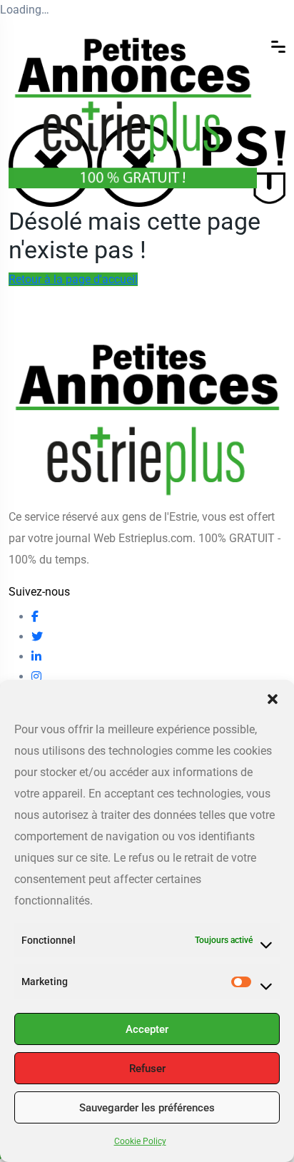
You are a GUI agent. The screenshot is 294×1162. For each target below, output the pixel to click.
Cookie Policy (140, 1141)
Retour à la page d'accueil (73, 279)
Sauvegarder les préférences (147, 1107)
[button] (272, 697)
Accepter (147, 1029)
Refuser (147, 1068)
